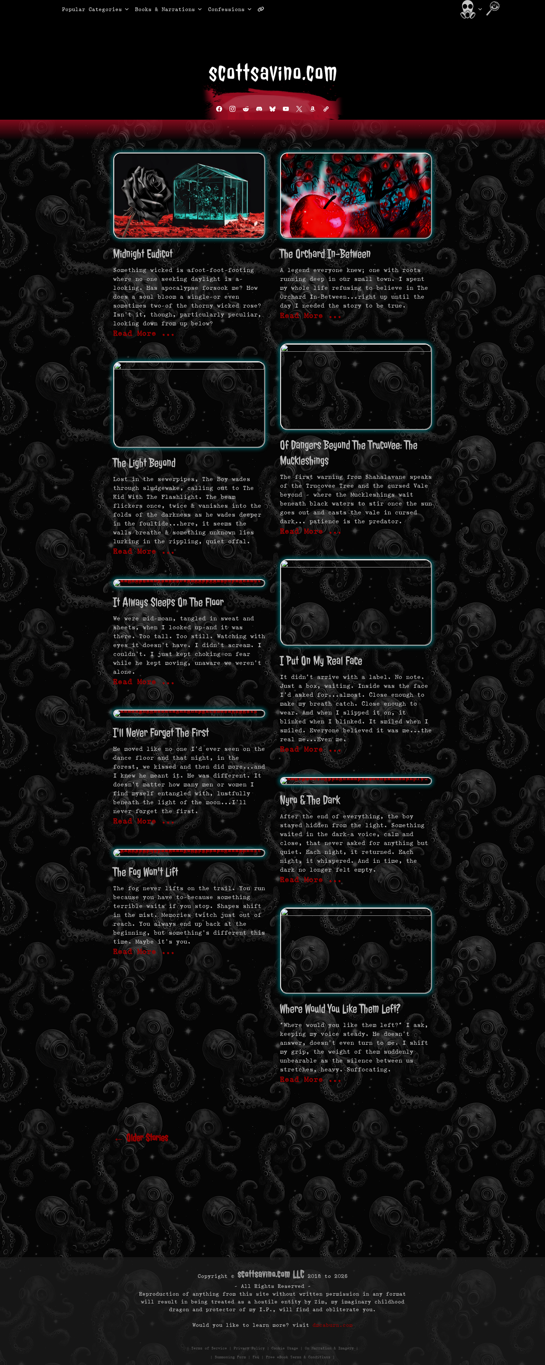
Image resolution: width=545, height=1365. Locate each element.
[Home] (471, 9)
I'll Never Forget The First (161, 733)
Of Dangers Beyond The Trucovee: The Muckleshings (348, 452)
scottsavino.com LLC (271, 1274)
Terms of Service (209, 1348)
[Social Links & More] (264, 9)
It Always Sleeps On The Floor (168, 602)
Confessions (226, 9)
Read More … (144, 333)
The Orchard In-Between (325, 254)
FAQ (255, 1357)
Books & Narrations (165, 9)
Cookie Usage (284, 1348)
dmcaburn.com (333, 1325)
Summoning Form (230, 1357)
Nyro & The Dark (310, 800)
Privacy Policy (249, 1348)
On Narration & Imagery (329, 1348)
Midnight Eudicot (142, 254)
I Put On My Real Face (321, 661)
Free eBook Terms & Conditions (298, 1357)
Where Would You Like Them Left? (340, 1009)
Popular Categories (84, 9)
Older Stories (140, 1137)
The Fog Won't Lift (145, 872)
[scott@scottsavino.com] (291, 9)
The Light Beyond (144, 463)
